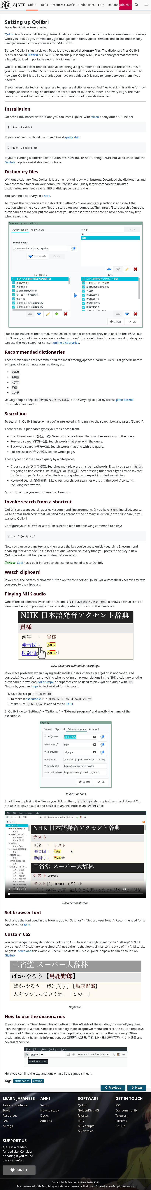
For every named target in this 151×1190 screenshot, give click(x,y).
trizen (95, 117)
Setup (44, 1105)
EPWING (33, 55)
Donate (113, 5)
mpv (35, 686)
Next (138, 1088)
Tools (44, 5)
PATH (69, 704)
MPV (81, 1121)
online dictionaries (66, 343)
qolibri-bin (72, 137)
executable (33, 699)
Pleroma (121, 1121)
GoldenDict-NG (88, 1110)
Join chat (125, 5)
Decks (71, 5)
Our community (126, 1110)
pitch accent (124, 400)
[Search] (136, 5)
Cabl (20, 563)
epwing (37, 1081)
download (24, 951)
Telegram (122, 1116)
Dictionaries (85, 5)
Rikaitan (83, 1116)
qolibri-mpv (45, 682)
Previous (114, 1088)
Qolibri (9, 34)
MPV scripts (86, 1126)
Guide (32, 5)
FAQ (101, 5)
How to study (49, 1110)
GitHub (10, 162)
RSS (118, 1105)
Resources (57, 5)
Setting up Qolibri (27, 21)
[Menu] (146, 5)
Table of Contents (15, 1105)
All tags (8, 1126)
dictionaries (22, 1081)
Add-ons (46, 1121)
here (47, 196)
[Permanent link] (3, 108)
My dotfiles (85, 1131)
